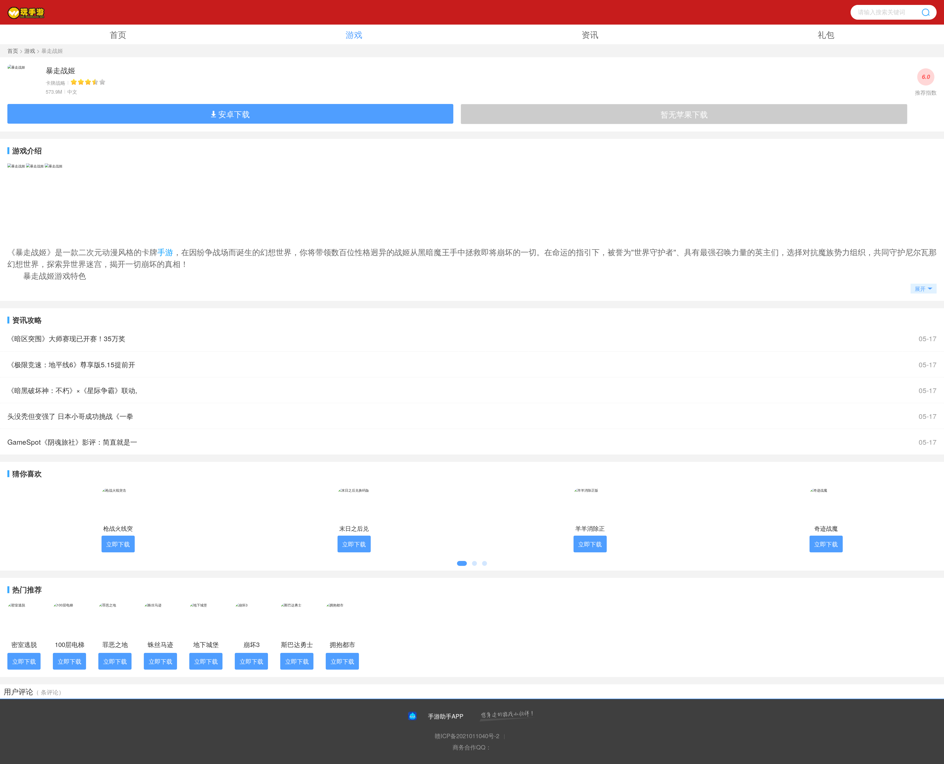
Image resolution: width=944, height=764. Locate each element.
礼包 (826, 34)
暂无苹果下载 (684, 114)
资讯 (590, 34)
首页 (118, 34)
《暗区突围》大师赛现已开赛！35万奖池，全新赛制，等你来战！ (66, 342)
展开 (920, 288)
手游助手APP (445, 716)
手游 (165, 251)
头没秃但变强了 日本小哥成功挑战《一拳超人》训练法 (70, 420)
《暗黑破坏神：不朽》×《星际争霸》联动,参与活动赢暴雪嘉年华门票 (72, 394)
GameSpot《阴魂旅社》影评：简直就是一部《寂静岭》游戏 (72, 446)
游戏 (354, 34)
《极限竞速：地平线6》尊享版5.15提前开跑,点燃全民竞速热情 (71, 368)
